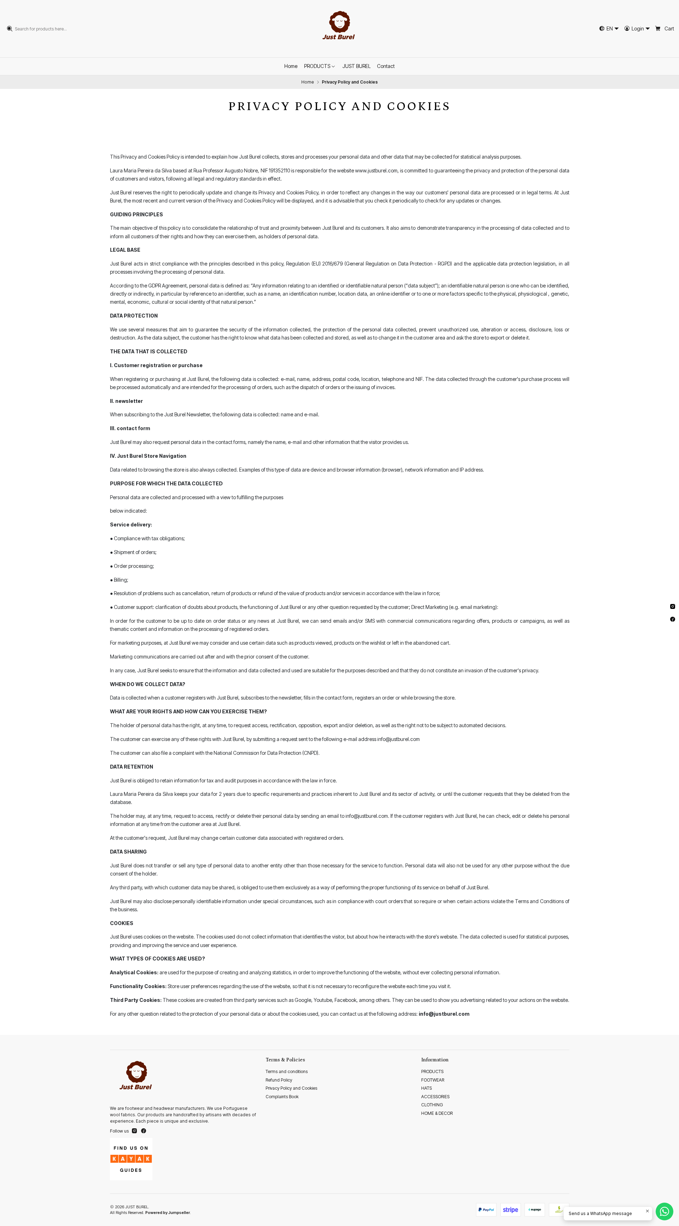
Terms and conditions (287, 1071)
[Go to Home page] (339, 28)
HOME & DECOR (437, 1113)
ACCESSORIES (435, 1096)
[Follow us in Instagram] (134, 1131)
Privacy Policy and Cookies (291, 1088)
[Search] (10, 29)
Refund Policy (279, 1080)
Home (307, 82)
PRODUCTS (432, 1071)
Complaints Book (282, 1096)
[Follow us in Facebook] (143, 1131)
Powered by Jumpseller (167, 1212)
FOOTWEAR (432, 1080)
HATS (426, 1088)
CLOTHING (432, 1104)
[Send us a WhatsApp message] (664, 1211)
